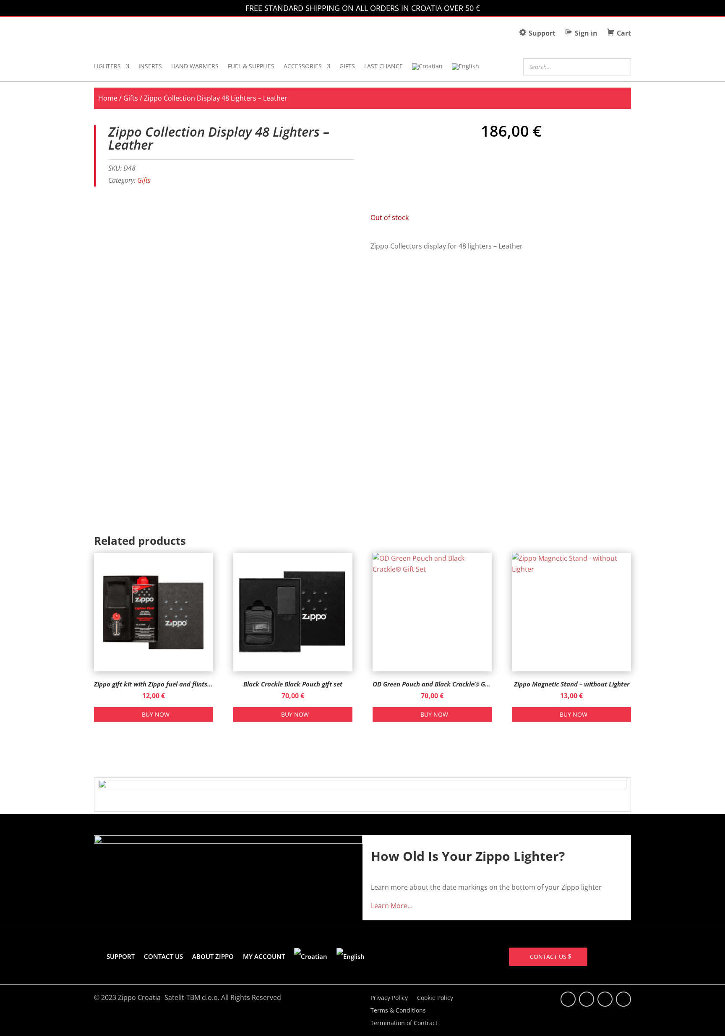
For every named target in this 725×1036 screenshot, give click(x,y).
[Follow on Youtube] (623, 999)
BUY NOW (156, 714)
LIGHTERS (107, 66)
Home (107, 98)
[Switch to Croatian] (427, 68)
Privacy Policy (389, 998)
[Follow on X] (586, 999)
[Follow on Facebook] (568, 999)
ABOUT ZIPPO (213, 956)
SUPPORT (121, 956)
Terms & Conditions (398, 1011)
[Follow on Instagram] (605, 999)
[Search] (622, 66)
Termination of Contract (404, 1023)
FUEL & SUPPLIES (251, 66)
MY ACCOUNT (264, 956)
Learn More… (391, 905)
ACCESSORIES (303, 66)
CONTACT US (163, 956)
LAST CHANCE (383, 66)
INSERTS (150, 66)
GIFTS (347, 66)
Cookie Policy (435, 998)
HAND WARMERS (195, 66)
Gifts (130, 98)
